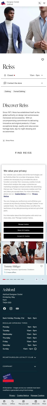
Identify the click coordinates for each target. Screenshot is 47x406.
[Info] (35, 348)
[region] (23, 203)
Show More (10, 140)
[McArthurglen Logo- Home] (3, 3)
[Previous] (36, 279)
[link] (13, 3)
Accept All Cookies (23, 236)
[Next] (42, 279)
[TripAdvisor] (17, 308)
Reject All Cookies (23, 230)
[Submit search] (40, 3)
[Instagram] (11, 308)
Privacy (12, 395)
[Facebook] (4, 308)
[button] (41, 266)
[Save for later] (42, 59)
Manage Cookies (37, 395)
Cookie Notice (23, 395)
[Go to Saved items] (44, 3)
